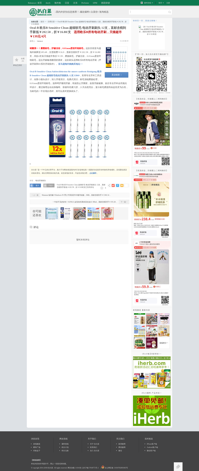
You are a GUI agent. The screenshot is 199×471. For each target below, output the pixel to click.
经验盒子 (36, 451)
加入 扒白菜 (94, 451)
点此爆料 (93, 173)
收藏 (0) (22, 60)
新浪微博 (121, 444)
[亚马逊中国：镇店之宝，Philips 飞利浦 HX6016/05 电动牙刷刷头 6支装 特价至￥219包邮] (51, 213)
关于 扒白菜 (94, 444)
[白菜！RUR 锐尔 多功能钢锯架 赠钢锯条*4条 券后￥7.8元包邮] (79, 213)
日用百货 (51, 22)
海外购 (57, 3)
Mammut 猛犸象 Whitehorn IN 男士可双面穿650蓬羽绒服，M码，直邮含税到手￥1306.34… (76, 195)
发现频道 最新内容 (141, 310)
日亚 (67, 3)
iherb (48, 3)
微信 (120, 451)
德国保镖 (105, 3)
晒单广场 (36, 447)
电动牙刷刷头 (40, 181)
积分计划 (65, 447)
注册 (168, 3)
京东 (75, 3)
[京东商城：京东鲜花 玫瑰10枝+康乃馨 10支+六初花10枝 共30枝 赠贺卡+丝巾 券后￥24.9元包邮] (107, 213)
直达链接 (116, 75)
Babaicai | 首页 (35, 3)
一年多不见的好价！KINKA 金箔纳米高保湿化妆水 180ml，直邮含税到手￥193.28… (85, 202)
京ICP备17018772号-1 (90, 468)
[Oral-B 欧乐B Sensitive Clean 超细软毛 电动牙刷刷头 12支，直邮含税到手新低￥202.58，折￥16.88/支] (116, 57)
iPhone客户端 (152, 444)
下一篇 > (124, 202)
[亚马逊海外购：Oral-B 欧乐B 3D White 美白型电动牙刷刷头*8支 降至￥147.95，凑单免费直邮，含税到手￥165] (65, 213)
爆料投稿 (147, 3)
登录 (160, 3)
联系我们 (93, 447)
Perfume (85, 3)
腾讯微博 (121, 447)
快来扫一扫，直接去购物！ (145, 21)
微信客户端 (151, 451)
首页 (42, 22)
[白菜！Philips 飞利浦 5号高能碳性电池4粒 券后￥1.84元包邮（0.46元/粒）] (93, 213)
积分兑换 (65, 451)
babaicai (40, 41)
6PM (95, 3)
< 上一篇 (35, 195)
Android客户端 (152, 447)
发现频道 (36, 444)
